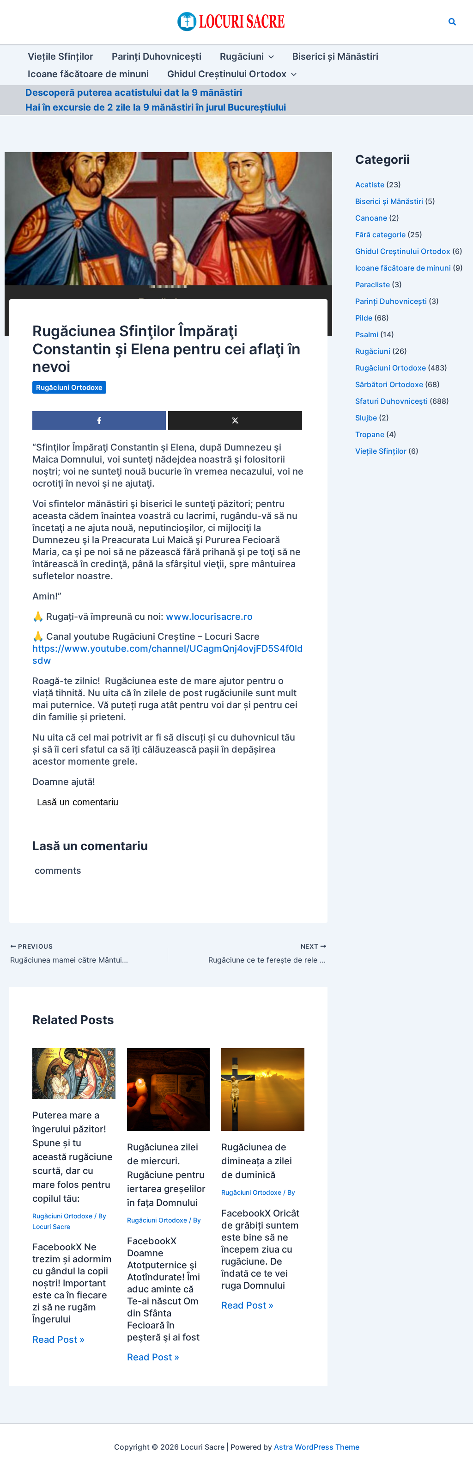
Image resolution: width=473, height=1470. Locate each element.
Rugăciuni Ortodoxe (69, 387)
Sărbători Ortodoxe (389, 384)
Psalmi (366, 334)
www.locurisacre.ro (209, 616)
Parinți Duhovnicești (391, 301)
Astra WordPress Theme (316, 1446)
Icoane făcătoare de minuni (403, 267)
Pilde (363, 317)
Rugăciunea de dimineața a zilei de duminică (256, 1161)
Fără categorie (380, 234)
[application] (269, 56)
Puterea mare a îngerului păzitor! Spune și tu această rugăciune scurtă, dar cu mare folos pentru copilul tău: (72, 1157)
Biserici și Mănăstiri (389, 201)
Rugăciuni (372, 351)
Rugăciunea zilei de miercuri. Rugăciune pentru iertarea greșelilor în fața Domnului (166, 1175)
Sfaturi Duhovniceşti (391, 401)
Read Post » (58, 1339)
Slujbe (366, 417)
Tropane (369, 434)
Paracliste (372, 284)
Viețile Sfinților (380, 451)
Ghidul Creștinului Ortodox (402, 251)
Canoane (371, 217)
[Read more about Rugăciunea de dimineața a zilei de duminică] (262, 1088)
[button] (453, 22)
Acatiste (369, 184)
